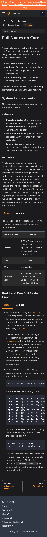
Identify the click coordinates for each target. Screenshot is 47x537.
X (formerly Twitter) (11, 522)
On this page (10, 31)
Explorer (6, 510)
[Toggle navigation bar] (4, 13)
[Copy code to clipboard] (42, 383)
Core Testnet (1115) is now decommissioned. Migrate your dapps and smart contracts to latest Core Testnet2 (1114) (24, 5)
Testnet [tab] (7, 213)
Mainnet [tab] (19, 213)
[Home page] (4, 21)
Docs (4, 506)
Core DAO (6, 502)
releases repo (12, 341)
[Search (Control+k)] (42, 13)
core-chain (36, 312)
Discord (5, 518)
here (21, 354)
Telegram (6, 525)
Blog (4, 514)
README (22, 328)
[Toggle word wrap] (37, 383)
